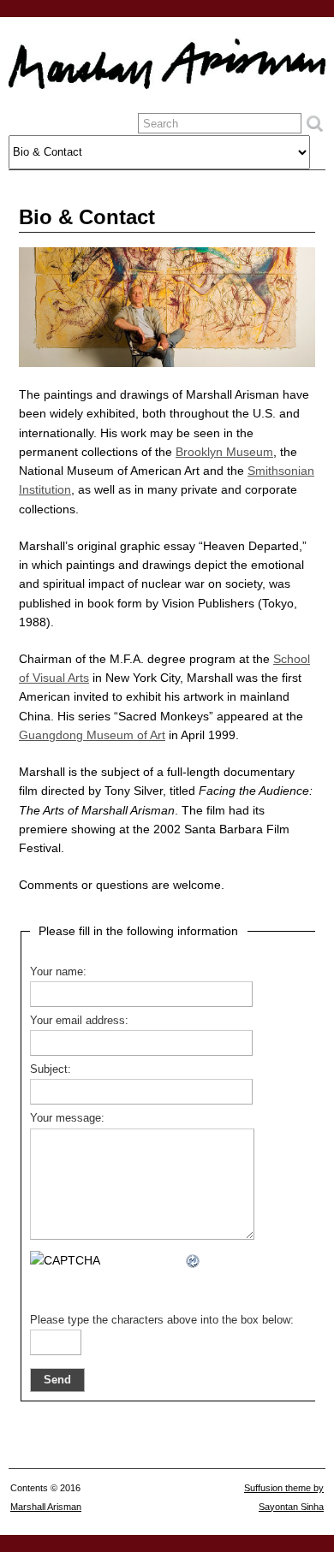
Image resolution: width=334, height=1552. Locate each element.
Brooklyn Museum (224, 452)
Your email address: (79, 1021)
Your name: (58, 972)
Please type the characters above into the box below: (162, 1320)
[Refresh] (193, 1260)
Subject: (50, 1069)
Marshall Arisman (45, 1507)
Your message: (67, 1118)
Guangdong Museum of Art (92, 735)
